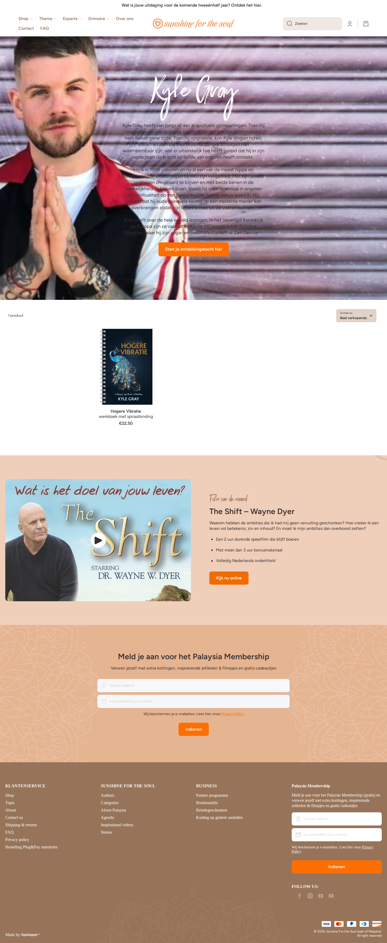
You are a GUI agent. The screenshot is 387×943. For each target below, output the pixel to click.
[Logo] (193, 23)
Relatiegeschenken (211, 810)
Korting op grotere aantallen (219, 817)
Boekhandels (207, 802)
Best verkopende (353, 318)
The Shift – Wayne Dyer (252, 511)
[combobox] (312, 23)
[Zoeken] (287, 23)
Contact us (14, 817)
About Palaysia (113, 810)
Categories (109, 802)
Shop (9, 795)
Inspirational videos (117, 825)
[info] (126, 374)
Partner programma (212, 795)
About (10, 810)
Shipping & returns (21, 825)
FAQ (9, 832)
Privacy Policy (232, 714)
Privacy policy (17, 839)
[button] (366, 23)
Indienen (193, 729)
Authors (107, 795)
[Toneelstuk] (98, 540)
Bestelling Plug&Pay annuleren (31, 847)
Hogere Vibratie (126, 411)
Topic (10, 802)
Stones (106, 832)
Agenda (107, 817)
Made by (12, 934)
